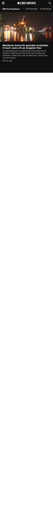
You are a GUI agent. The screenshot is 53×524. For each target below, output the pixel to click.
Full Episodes (31, 9)
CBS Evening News (11, 9)
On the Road (45, 9)
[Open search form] (50, 3)
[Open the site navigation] (9, 3)
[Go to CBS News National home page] (26, 3)
